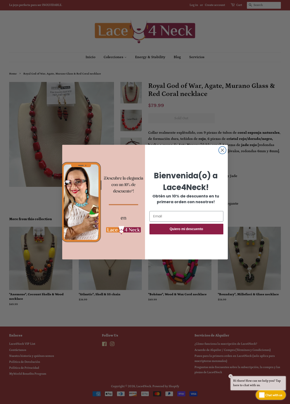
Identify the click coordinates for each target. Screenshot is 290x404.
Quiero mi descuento (186, 229)
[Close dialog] (222, 150)
